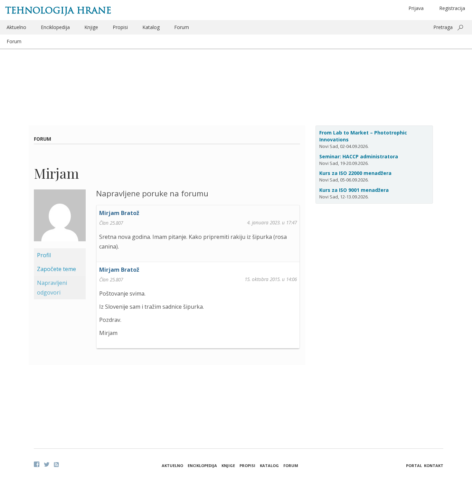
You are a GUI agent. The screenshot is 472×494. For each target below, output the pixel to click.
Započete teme (56, 269)
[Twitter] (46, 464)
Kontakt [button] (433, 465)
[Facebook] (36, 464)
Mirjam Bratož (119, 213)
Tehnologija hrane (58, 10)
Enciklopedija (55, 27)
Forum (181, 27)
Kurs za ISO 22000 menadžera (355, 173)
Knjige (91, 27)
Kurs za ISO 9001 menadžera (354, 190)
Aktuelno (16, 27)
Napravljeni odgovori (52, 287)
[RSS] (56, 464)
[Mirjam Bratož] (60, 218)
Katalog (151, 27)
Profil (44, 255)
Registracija (452, 8)
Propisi (120, 27)
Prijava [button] (416, 8)
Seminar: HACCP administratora (358, 156)
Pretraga (443, 27)
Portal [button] (414, 465)
